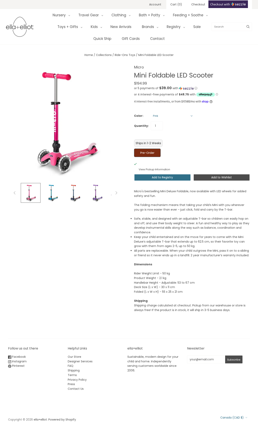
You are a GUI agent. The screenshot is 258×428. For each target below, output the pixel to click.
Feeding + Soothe (188, 15)
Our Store (74, 357)
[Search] (248, 27)
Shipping (74, 370)
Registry (174, 26)
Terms (72, 375)
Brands (148, 26)
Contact (157, 38)
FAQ (70, 366)
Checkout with (220, 4)
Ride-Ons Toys (125, 55)
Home (88, 55)
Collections (104, 55)
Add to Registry (162, 177)
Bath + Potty (149, 15)
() (176, 4)
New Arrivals (120, 26)
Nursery (59, 15)
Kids (94, 26)
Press (71, 384)
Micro (139, 67)
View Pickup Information (154, 169)
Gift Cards (131, 38)
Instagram (19, 361)
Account (155, 4)
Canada (232, 418)
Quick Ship (102, 38)
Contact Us (76, 389)
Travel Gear (88, 15)
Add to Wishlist (221, 177)
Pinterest (18, 366)
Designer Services (80, 361)
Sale (197, 26)
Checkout (198, 4)
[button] (165, 88)
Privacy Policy (77, 380)
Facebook (18, 357)
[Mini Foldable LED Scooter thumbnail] (31, 193)
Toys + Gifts (67, 26)
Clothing (118, 15)
